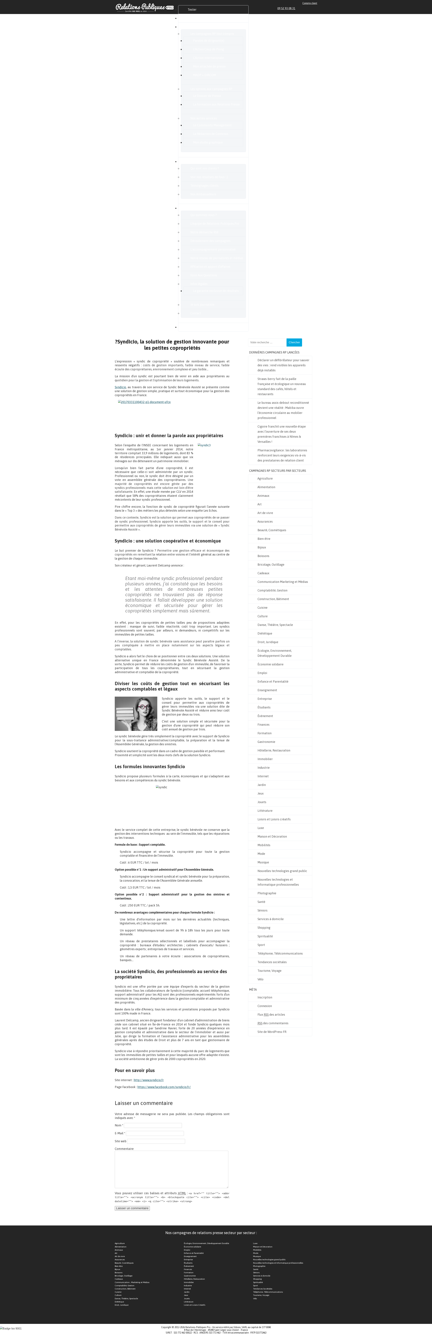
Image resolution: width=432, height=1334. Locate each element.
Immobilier (265, 759)
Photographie (267, 893)
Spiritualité (265, 936)
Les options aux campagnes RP (211, 89)
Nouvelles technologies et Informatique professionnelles (278, 882)
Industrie (264, 767)
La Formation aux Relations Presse (216, 104)
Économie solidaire (271, 664)
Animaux (263, 495)
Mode (261, 853)
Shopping (264, 927)
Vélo (260, 979)
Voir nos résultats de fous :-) (209, 177)
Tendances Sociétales (262, 1289)
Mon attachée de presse (209, 66)
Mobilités (264, 845)
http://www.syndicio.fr (149, 1080)
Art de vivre (265, 513)
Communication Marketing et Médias (283, 582)
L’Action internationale (208, 58)
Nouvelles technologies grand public (282, 871)
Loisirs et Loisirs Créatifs (194, 1305)
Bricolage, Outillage (271, 564)
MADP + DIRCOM (204, 75)
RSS (315, 8)
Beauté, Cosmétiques (272, 530)
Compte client (309, 3)
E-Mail (120, 1133)
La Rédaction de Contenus (210, 134)
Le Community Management (212, 125)
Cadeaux (263, 573)
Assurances (265, 521)
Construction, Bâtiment (273, 599)
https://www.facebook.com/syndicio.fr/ (164, 1087)
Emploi (262, 673)
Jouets (262, 802)
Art (260, 504)
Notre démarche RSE (204, 232)
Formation (265, 733)
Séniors (262, 910)
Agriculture (265, 478)
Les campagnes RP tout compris (212, 33)
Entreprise (265, 699)
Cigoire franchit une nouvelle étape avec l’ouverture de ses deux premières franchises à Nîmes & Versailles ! (282, 434)
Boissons (263, 556)
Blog (191, 327)
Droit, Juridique (268, 642)
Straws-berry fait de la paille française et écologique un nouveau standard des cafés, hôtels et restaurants (282, 386)
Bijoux (262, 547)
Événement (265, 716)
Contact (195, 313)
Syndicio (120, 387)
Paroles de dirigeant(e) (208, 40)
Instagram (311, 8)
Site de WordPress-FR (272, 1032)
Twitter (307, 8)
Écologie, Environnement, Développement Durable (275, 653)
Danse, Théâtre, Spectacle (275, 625)
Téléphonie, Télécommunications (280, 953)
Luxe (261, 828)
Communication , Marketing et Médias (132, 1282)
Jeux (261, 793)
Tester (192, 9)
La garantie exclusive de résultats (216, 291)
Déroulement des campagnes (210, 241)
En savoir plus (197, 208)
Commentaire (124, 1149)
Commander (196, 18)
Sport (261, 945)
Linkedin (300, 8)
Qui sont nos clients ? (204, 168)
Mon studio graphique (208, 142)
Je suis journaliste (202, 304)
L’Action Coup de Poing (208, 49)
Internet (263, 776)
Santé (261, 902)
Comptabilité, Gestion (272, 590)
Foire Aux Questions (203, 275)
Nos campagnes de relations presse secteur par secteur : (211, 1233)
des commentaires (273, 1023)
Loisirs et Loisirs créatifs (274, 819)
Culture (263, 616)
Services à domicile (271, 919)
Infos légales (199, 284)
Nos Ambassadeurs (203, 194)
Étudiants (264, 707)
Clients (192, 161)
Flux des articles (271, 1014)
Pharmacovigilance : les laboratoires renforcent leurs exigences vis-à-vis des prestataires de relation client (282, 455)
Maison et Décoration (272, 836)
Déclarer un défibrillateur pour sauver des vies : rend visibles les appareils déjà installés (283, 365)
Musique (263, 862)
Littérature (265, 810)
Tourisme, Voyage (269, 970)
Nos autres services (203, 118)
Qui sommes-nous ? (203, 215)
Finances (263, 724)
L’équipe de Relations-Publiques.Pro (214, 223)
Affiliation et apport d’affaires (210, 266)
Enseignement (267, 690)
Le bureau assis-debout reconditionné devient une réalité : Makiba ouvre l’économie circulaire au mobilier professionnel (283, 410)
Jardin (262, 785)
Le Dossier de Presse (207, 96)
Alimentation (266, 487)
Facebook (304, 8)
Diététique (265, 633)
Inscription (265, 997)
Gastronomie (266, 742)
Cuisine (262, 607)
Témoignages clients (204, 185)
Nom (119, 1125)
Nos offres (194, 27)
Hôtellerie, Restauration (274, 750)
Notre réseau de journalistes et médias (216, 258)
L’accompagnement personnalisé (213, 249)
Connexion (265, 1006)
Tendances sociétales (272, 962)
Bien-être (264, 538)
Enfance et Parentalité (273, 681)
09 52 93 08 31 (286, 8)
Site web (120, 1141)
